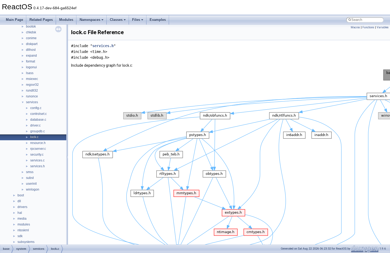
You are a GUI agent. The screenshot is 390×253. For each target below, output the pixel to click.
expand (31, 55)
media (22, 218)
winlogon (32, 189)
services (32, 102)
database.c (38, 119)
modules (24, 224)
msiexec (32, 79)
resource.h (38, 143)
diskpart (31, 44)
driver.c (35, 125)
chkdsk (31, 32)
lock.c (34, 137)
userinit (31, 184)
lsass (29, 73)
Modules (66, 20)
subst (30, 178)
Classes (116, 20)
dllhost (31, 50)
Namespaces (90, 20)
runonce (32, 96)
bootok (31, 26)
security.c (37, 154)
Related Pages (41, 20)
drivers (22, 207)
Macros (355, 27)
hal (20, 213)
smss (29, 172)
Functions (368, 27)
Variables (383, 27)
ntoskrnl (23, 230)
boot (21, 195)
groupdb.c (37, 131)
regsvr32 (32, 85)
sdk (20, 236)
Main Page (14, 20)
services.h (37, 166)
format (30, 61)
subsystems (26, 242)
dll (19, 201)
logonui (31, 67)
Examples (158, 20)
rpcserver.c (38, 149)
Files (136, 20)
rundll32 (32, 90)
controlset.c (38, 114)
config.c (35, 108)
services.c (37, 160)
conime (31, 38)
